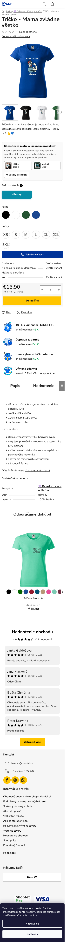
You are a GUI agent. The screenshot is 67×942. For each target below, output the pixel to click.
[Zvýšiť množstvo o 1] (58, 290)
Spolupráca (9, 840)
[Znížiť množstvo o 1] (42, 290)
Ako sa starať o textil (37, 470)
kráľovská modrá (25, 591)
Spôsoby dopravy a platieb (18, 806)
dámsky (16, 194)
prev (3, 547)
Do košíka (32, 300)
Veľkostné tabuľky (13, 816)
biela (14, 591)
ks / (32, 877)
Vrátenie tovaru (12, 831)
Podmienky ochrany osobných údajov (24, 801)
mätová (54, 591)
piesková (42, 591)
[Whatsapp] (23, 780)
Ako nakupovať (12, 811)
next (61, 547)
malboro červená (31, 591)
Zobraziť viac (32, 742)
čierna (8, 591)
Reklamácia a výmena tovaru (19, 826)
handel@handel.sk (22, 763)
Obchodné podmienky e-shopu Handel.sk (27, 796)
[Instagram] (15, 780)
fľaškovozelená (20, 591)
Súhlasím (32, 934)
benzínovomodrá (37, 591)
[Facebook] (7, 780)
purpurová (48, 591)
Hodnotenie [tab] (43, 385)
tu (35, 915)
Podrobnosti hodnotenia (16, 36)
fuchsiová (60, 591)
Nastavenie (32, 923)
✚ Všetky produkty (16, 174)
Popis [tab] (15, 385)
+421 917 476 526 (22, 771)
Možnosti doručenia (13, 272)
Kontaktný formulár (14, 845)
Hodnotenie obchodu (15, 835)
